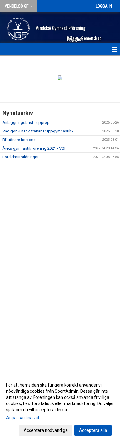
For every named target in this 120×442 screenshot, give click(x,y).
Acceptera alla (93, 430)
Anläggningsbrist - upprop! (26, 122)
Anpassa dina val (22, 417)
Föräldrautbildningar (20, 157)
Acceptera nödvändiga (46, 430)
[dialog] (60, 407)
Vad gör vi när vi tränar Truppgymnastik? (38, 131)
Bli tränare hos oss (18, 139)
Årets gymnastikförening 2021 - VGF (34, 148)
